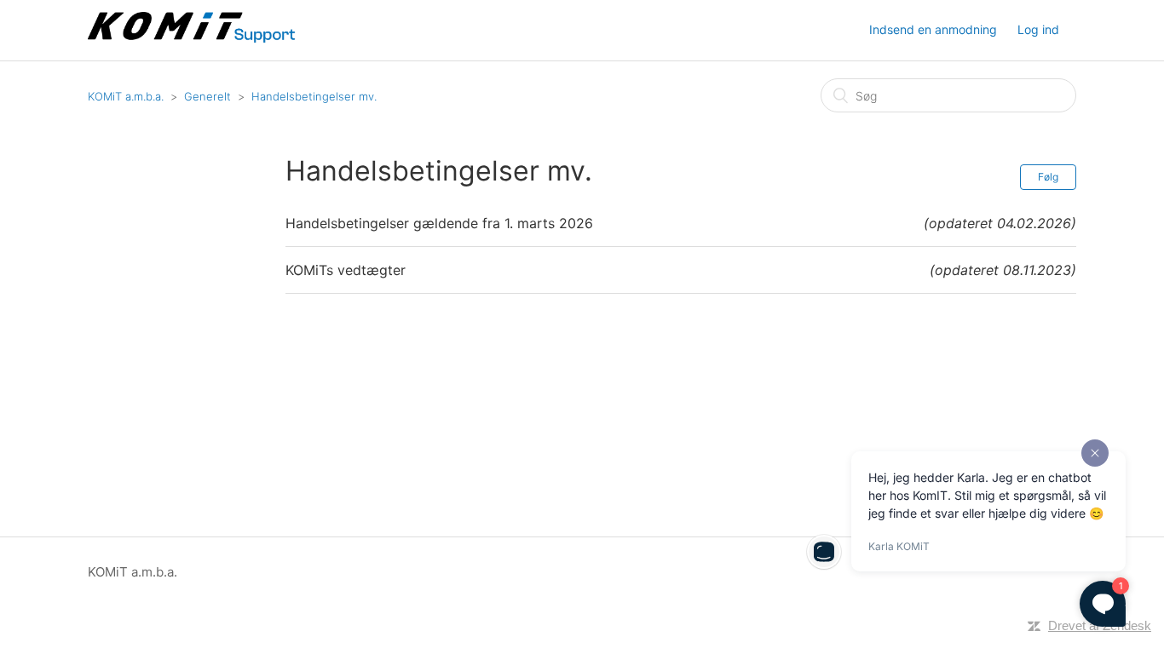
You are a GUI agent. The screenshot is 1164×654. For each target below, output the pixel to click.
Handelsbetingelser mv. (314, 96)
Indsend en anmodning (933, 29)
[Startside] (193, 39)
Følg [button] (1048, 176)
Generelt (207, 96)
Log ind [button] (1038, 29)
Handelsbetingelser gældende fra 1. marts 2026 (439, 223)
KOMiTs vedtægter (345, 269)
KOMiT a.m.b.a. (126, 96)
